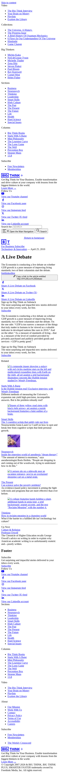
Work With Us (15, 709)
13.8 (10, 155)
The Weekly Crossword (19, 743)
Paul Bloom (13, 69)
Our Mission (14, 707)
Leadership (13, 96)
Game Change (15, 44)
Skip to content (8, 2)
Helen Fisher (14, 77)
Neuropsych (14, 91)
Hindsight (12, 41)
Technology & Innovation (14, 249)
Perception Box (15, 150)
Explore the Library (17, 19)
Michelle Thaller (16, 60)
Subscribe (20, 246)
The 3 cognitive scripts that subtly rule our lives (24, 422)
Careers (11, 724)
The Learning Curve (18, 141)
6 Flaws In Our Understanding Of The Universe (31, 38)
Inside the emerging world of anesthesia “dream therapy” (29, 454)
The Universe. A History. (20, 30)
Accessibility (14, 721)
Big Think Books (16, 133)
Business (12, 88)
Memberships (14, 169)
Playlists (12, 16)
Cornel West (14, 74)
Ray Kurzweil (15, 72)
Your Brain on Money (18, 13)
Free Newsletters (16, 166)
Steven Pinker (14, 66)
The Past (12, 105)
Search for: (6, 226)
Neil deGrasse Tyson (18, 57)
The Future (13, 111)
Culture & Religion (10, 529)
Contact (11, 712)
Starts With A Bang (17, 135)
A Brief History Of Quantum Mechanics (28, 35)
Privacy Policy (15, 715)
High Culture (14, 102)
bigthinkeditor (8, 273)
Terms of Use (14, 718)
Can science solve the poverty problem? (21, 485)
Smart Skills (14, 99)
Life (10, 113)
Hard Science (14, 119)
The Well (12, 147)
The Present (13, 108)
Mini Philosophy (16, 138)
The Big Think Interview (20, 10)
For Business (8, 246)
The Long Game (16, 144)
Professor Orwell (9, 532)
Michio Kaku (14, 55)
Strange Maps (14, 152)
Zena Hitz (12, 63)
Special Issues (14, 122)
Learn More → (8, 188)
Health (11, 116)
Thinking (12, 94)
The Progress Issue (17, 32)
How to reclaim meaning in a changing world (23, 515)
